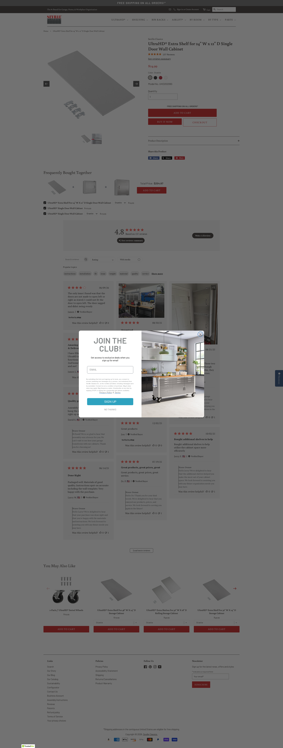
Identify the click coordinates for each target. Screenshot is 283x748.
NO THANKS (110, 409)
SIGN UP (110, 401)
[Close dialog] (200, 334)
